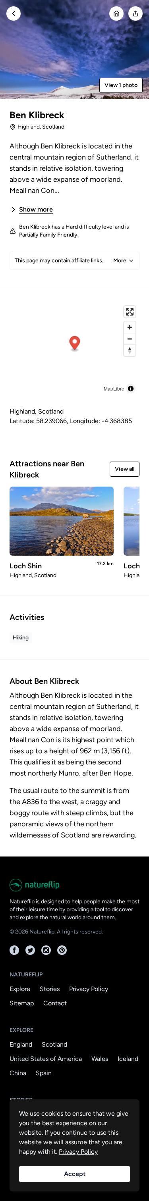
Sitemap (22, 1003)
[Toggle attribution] (130, 388)
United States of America (46, 1058)
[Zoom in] (129, 327)
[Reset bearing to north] (129, 350)
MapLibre (114, 388)
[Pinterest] (62, 950)
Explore (20, 989)
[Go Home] (116, 13)
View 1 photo (120, 85)
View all (124, 469)
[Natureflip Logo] (74, 885)
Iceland (128, 1058)
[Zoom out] (129, 339)
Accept (74, 1174)
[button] (75, 344)
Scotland (54, 1044)
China (18, 1073)
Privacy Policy (88, 989)
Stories (50, 989)
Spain (44, 1073)
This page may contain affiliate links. (70, 260)
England (21, 1044)
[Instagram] (46, 950)
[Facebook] (14, 950)
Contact (55, 1003)
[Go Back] (13, 13)
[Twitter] (30, 950)
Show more (36, 209)
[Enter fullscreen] (129, 312)
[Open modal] (135, 13)
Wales (99, 1058)
